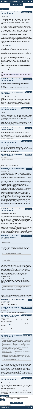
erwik (30, 300)
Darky (31, 405)
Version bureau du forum (16, 4)
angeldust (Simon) (27, 12)
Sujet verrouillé (4, 9)
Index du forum (5, 407)
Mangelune (28, 128)
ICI (10, 45)
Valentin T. (29, 92)
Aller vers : (2, 398)
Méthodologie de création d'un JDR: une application (18, 1)
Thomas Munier (27, 79)
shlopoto (29, 168)
